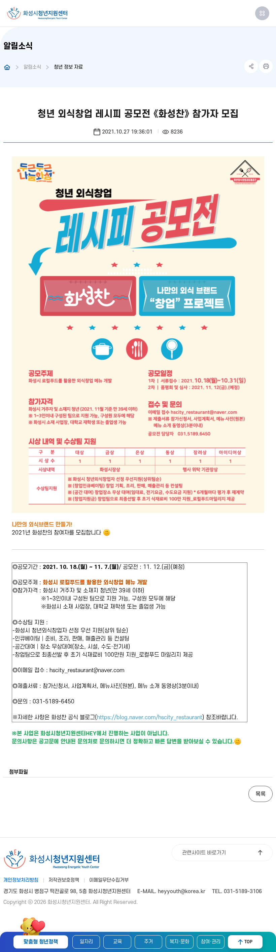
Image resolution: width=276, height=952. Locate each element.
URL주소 (251, 66)
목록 (260, 794)
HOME (7, 67)
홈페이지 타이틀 (37, 13)
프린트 (266, 66)
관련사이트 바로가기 (204, 853)
